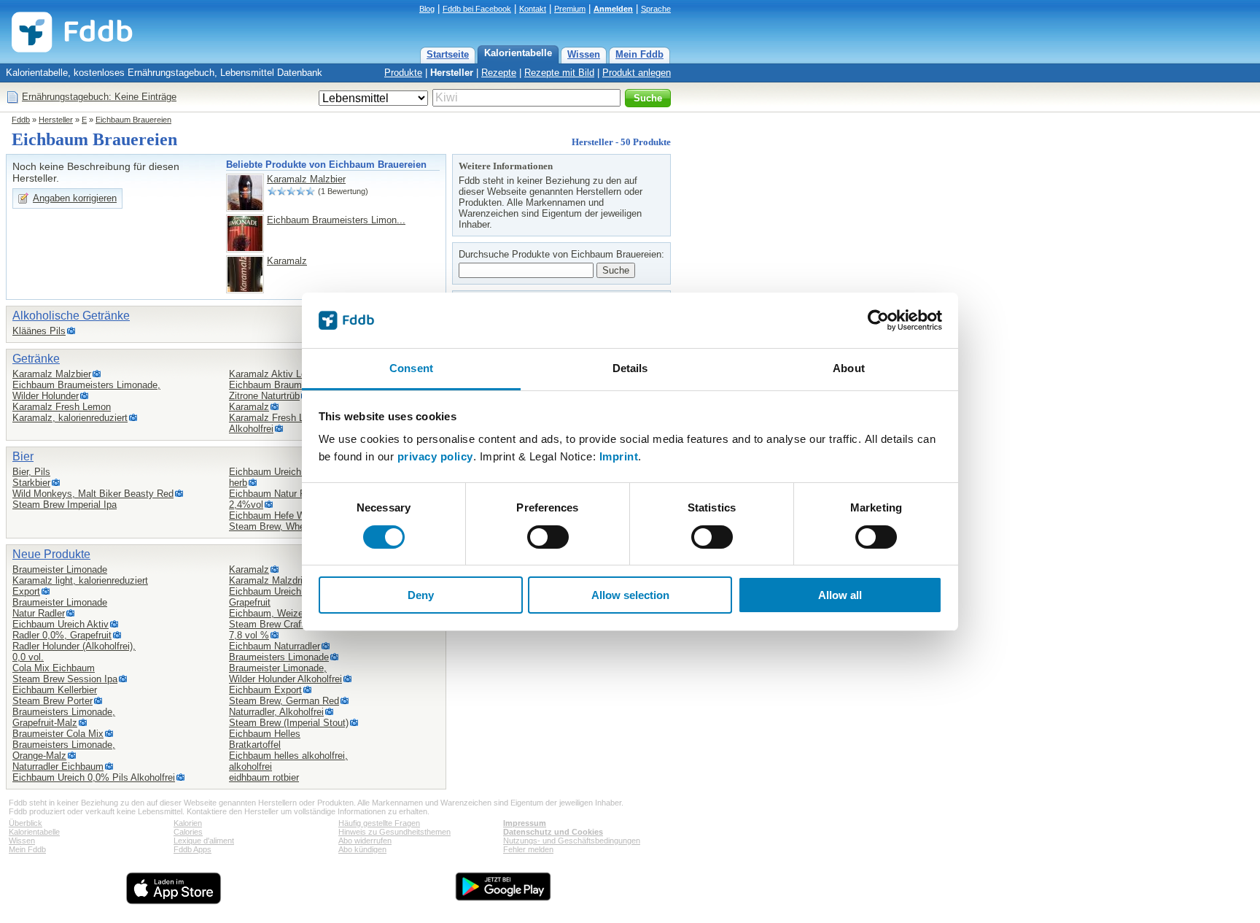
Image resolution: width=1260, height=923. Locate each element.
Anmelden (613, 8)
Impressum (524, 823)
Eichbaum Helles (264, 733)
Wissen (583, 54)
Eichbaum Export (265, 689)
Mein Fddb (639, 54)
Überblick (25, 823)
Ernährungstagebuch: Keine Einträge (99, 96)
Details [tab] (630, 368)
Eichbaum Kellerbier (54, 689)
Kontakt (532, 8)
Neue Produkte (51, 554)
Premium (570, 8)
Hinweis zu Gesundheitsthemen (394, 831)
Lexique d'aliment (204, 840)
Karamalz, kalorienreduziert (70, 417)
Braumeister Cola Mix (58, 733)
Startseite (448, 54)
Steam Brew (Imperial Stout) (289, 722)
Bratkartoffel (255, 744)
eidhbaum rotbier (264, 777)
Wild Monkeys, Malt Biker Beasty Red (93, 493)
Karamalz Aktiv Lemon (276, 373)
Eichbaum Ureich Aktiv (60, 624)
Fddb (21, 119)
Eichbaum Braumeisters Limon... (336, 220)
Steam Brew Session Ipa (64, 678)
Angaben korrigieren (75, 198)
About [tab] (849, 368)
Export (26, 591)
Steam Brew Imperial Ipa (64, 504)
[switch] (548, 537)
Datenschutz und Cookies (553, 831)
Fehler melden (528, 849)
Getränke (36, 358)
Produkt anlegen (636, 72)
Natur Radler (38, 613)
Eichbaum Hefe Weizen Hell (288, 515)
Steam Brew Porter (52, 700)
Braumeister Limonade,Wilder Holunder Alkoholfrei (285, 673)
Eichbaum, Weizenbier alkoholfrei (299, 613)
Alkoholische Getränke (71, 315)
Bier (23, 456)
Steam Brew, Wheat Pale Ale (290, 526)
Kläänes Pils (39, 330)
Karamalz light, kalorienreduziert (80, 580)
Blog (427, 8)
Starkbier (31, 482)
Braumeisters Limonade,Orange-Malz (63, 750)
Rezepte (498, 72)
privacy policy (435, 456)
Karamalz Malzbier (306, 179)
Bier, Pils (31, 471)
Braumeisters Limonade (279, 657)
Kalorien (188, 823)
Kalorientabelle (518, 52)
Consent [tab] (411, 368)
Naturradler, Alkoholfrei (276, 711)
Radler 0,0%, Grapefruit (62, 635)
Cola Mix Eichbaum (53, 668)
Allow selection (630, 595)
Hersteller (451, 72)
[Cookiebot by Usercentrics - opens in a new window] (878, 320)
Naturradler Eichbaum (58, 766)
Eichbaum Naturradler (274, 646)
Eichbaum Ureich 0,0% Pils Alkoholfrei (93, 777)
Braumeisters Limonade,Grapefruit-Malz (63, 717)
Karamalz (287, 260)
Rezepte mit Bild (559, 72)
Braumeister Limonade (59, 569)
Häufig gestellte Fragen (379, 823)
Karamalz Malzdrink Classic (288, 580)
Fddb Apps (192, 849)
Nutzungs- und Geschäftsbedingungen (571, 840)
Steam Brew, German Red (284, 700)
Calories (188, 831)
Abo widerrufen (365, 840)
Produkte (403, 72)
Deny (421, 595)
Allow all (840, 595)
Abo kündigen (362, 849)
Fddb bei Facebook (477, 8)
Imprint (619, 456)
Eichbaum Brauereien (133, 119)
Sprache (656, 8)
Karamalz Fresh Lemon (61, 406)
